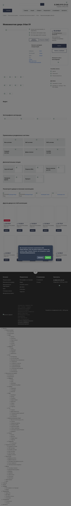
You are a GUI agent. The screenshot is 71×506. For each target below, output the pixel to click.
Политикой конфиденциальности (27, 252)
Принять (48, 257)
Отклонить (40, 257)
